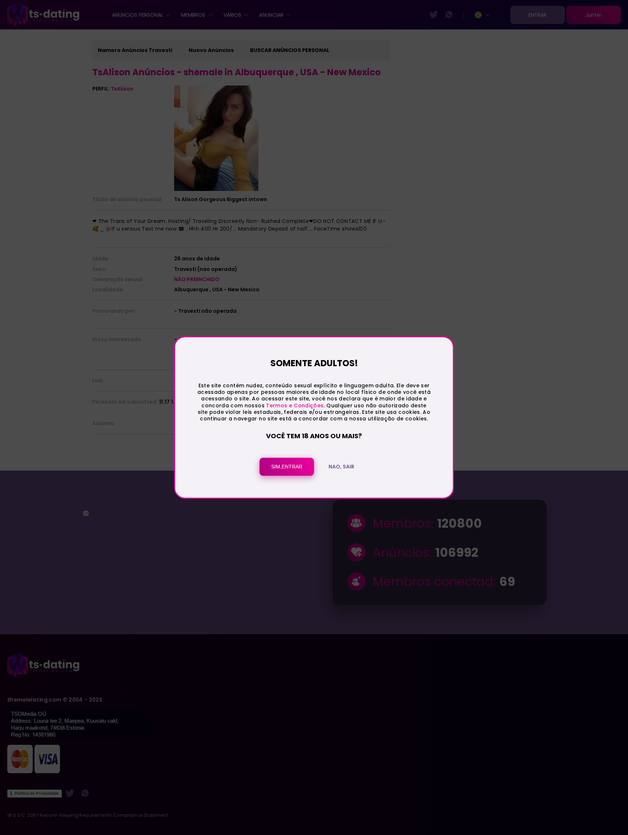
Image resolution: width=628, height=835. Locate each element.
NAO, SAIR (341, 467)
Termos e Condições (294, 405)
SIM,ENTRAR (286, 467)
